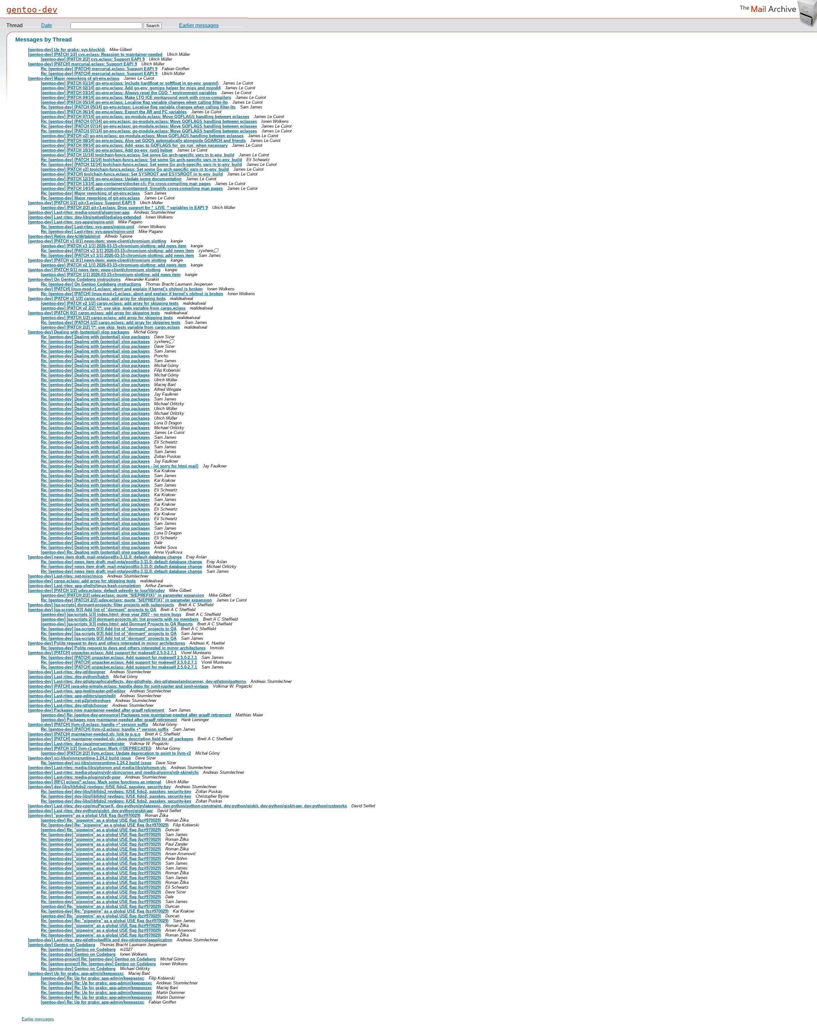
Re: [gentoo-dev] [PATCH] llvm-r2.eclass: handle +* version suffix (105, 729)
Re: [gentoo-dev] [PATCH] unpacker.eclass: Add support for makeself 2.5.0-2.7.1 (119, 657)
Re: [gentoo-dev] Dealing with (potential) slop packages (95, 336)
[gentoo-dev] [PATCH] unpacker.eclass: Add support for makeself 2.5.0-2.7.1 (102, 652)
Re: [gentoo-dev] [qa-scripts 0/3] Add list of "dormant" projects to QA (108, 628)
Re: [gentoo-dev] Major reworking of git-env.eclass (90, 193)
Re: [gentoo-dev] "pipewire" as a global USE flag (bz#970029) (101, 834)
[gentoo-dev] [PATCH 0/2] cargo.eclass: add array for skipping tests (94, 312)
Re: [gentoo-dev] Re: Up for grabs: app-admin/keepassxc (96, 983)
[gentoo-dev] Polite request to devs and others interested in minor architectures (106, 643)
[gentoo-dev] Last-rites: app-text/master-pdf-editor (76, 691)
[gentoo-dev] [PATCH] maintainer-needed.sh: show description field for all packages (110, 738)
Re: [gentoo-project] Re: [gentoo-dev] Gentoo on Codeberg (98, 959)
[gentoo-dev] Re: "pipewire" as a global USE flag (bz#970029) (101, 820)
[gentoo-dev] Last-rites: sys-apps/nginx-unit (71, 222)
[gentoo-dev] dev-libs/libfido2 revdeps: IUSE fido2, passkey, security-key (99, 786)
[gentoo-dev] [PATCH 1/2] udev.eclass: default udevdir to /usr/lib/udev (96, 590)
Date (46, 25)
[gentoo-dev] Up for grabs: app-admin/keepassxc (76, 973)
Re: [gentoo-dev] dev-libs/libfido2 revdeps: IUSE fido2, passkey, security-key (116, 791)
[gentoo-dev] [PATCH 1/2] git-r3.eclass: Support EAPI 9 (81, 202)
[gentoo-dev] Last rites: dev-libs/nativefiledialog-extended (84, 217)
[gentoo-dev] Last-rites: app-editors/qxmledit (72, 695)
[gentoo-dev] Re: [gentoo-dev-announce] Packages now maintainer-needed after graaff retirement (136, 715)
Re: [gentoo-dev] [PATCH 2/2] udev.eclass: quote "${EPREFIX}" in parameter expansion (126, 600)
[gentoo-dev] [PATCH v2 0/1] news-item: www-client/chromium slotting (97, 260)
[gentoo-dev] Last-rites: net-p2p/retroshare (69, 700)
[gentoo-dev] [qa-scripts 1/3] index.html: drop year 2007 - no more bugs (111, 614)
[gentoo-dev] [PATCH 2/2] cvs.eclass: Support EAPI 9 (93, 59)
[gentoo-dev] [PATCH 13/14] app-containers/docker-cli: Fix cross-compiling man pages (126, 183)
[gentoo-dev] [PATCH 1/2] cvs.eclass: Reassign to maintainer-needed (95, 54)
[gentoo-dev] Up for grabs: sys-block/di (66, 49)
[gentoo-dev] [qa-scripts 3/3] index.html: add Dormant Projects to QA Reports (117, 624)
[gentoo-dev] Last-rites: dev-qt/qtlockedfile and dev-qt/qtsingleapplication (100, 940)
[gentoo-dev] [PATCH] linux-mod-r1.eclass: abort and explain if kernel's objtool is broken (115, 289)
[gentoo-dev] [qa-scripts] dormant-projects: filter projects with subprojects (101, 604)
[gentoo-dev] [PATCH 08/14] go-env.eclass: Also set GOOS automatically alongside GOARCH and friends (143, 140)
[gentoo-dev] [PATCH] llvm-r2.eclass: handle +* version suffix (88, 724)
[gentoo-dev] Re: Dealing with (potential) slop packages (95, 552)
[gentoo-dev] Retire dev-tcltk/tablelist (64, 236)
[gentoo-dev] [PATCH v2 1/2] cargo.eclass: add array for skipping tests (97, 298)
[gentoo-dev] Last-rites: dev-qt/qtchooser (68, 705)
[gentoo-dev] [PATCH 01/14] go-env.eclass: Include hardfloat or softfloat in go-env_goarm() (129, 83)
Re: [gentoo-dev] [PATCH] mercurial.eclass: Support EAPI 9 (99, 68)
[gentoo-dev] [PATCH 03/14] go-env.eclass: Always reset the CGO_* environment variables (129, 92)
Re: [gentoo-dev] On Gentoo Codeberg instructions (91, 284)
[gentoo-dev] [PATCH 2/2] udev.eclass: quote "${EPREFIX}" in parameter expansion (122, 595)
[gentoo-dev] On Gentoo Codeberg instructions (74, 279)
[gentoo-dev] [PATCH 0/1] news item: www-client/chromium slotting (94, 269)
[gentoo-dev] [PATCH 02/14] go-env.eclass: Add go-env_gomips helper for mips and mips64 (131, 88)
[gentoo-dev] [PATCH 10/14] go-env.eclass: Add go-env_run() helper (107, 150)
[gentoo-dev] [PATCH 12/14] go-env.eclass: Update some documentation (111, 178)
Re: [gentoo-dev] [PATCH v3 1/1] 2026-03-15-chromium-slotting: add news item (117, 250)
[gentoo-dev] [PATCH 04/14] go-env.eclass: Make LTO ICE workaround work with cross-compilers (136, 97)
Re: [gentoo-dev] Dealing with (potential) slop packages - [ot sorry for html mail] (119, 466)
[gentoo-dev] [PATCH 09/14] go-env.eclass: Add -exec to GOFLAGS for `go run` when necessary (134, 145)
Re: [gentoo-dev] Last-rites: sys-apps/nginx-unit (87, 226)
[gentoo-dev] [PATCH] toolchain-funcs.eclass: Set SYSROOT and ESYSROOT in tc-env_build (132, 174)
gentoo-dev (31, 9)
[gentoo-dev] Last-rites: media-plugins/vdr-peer (74, 777)
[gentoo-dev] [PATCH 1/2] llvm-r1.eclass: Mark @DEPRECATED (89, 748)
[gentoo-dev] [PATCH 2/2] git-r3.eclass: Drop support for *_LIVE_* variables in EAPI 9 (124, 207)
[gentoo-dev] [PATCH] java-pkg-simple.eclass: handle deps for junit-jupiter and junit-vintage (118, 686)
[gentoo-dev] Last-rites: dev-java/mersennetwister (76, 743)
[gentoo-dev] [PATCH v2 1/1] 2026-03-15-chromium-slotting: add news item (113, 265)
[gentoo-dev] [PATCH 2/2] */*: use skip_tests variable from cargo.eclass (110, 327)
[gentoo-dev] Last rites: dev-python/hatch (68, 676)
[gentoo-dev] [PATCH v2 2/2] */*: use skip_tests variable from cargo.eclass (113, 308)
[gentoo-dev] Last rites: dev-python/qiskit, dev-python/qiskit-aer (90, 810)
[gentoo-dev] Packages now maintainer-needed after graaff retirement (96, 710)
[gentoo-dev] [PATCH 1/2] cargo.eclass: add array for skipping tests (107, 317)
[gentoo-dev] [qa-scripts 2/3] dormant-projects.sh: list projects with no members (120, 619)
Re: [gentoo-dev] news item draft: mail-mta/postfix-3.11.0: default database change (121, 561)
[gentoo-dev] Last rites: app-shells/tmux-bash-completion (84, 585)
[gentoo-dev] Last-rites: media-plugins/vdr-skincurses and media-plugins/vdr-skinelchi (113, 772)
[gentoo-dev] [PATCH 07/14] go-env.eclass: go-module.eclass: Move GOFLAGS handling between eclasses (145, 116)
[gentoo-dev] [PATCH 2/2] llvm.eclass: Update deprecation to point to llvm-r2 (116, 753)
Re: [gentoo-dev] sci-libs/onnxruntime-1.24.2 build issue (96, 762)
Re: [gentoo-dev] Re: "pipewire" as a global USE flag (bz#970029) (105, 825)
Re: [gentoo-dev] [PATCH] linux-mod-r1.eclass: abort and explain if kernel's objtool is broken (132, 293)
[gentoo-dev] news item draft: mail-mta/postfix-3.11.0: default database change (105, 557)
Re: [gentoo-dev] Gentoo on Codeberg (78, 949)
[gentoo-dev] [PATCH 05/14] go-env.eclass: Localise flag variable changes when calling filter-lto (134, 102)
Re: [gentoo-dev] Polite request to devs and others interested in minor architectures (123, 648)
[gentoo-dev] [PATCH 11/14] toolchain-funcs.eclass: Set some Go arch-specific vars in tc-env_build (137, 155)
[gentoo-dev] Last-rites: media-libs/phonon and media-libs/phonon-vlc (97, 767)
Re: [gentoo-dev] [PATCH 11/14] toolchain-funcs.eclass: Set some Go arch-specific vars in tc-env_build (141, 159)
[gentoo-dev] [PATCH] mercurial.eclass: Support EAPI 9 (82, 64)
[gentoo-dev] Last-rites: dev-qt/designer (66, 671)
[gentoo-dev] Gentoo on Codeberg (61, 944)
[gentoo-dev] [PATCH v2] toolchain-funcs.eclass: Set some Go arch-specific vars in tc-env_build (135, 169)
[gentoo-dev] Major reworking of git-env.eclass (73, 78)
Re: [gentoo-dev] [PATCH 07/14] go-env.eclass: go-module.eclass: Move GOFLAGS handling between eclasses (149, 121)
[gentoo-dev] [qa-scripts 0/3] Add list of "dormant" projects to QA (92, 609)
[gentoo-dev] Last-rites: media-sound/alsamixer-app (79, 212)
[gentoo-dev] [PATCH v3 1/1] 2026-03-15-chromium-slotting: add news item (113, 245)
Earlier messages (199, 25)
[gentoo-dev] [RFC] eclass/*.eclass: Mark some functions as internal (94, 782)
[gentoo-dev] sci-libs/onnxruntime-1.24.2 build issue (79, 758)
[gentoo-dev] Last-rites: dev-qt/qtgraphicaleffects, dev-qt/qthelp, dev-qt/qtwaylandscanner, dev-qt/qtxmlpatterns (137, 681)
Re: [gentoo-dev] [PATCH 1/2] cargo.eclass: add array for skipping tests (110, 322)
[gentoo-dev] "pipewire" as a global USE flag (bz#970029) (84, 815)
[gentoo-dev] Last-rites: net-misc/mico (65, 576)
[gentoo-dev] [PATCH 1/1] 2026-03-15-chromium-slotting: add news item (111, 274)
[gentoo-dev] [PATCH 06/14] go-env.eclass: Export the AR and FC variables (114, 111)
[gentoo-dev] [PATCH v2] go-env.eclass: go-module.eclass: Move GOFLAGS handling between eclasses (142, 135)
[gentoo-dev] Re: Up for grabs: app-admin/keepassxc (92, 978)
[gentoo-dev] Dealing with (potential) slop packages (78, 332)
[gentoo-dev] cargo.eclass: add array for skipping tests (82, 581)
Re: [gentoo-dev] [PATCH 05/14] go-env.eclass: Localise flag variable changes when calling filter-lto (138, 107)
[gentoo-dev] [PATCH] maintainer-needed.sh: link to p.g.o (84, 734)
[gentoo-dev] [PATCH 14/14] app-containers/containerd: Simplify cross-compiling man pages (132, 188)
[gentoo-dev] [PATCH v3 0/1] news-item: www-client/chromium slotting (97, 241)
